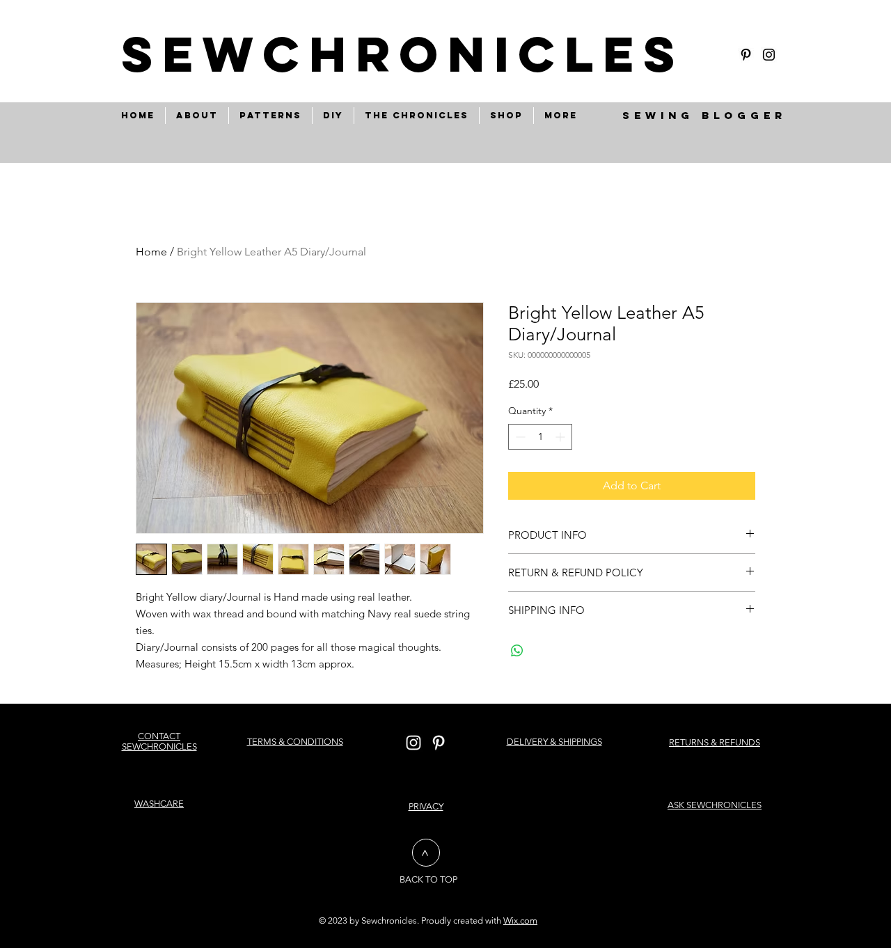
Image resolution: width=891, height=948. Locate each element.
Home (151, 251)
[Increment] (561, 437)
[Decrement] (519, 437)
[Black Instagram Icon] (769, 55)
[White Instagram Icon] (413, 742)
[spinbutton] (540, 437)
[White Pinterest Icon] (438, 742)
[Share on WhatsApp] (517, 650)
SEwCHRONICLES (402, 53)
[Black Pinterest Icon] (746, 55)
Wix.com (520, 920)
